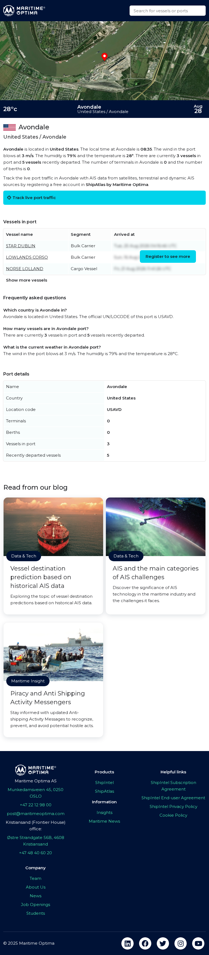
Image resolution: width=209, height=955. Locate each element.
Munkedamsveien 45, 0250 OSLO (35, 793)
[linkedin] (127, 943)
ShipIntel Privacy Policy (173, 806)
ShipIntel (104, 782)
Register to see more (168, 256)
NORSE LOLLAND (24, 268)
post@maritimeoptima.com (35, 813)
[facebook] (145, 943)
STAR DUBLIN (20, 245)
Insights (104, 812)
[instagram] (180, 943)
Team (35, 878)
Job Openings (35, 904)
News (35, 895)
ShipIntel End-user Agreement (173, 797)
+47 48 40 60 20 (35, 852)
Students (35, 913)
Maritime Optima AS (36, 780)
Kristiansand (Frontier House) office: (36, 825)
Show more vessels (26, 280)
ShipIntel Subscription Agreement (173, 786)
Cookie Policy (173, 815)
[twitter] (163, 943)
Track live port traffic (34, 197)
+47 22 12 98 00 (35, 804)
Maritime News (104, 821)
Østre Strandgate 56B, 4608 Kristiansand (35, 841)
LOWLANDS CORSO (27, 257)
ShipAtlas (104, 791)
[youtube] (198, 943)
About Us (35, 887)
